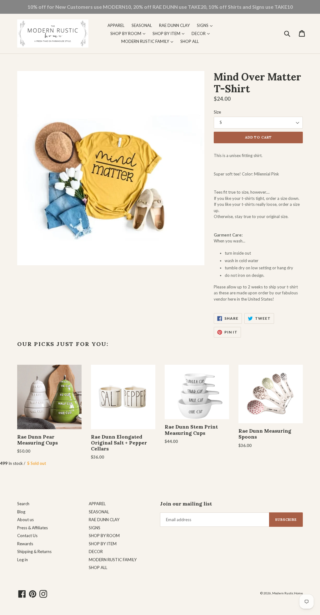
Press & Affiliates (32, 527)
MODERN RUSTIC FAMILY (148, 41)
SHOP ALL (189, 41)
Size (217, 111)
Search (23, 503)
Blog (21, 511)
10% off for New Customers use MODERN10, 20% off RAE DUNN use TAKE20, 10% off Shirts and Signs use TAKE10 (160, 7)
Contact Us (27, 535)
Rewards (25, 543)
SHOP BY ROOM (129, 33)
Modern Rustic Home (287, 593)
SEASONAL (142, 25)
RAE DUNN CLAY (174, 25)
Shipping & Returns (34, 551)
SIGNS (206, 25)
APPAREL (116, 25)
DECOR (202, 33)
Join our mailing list (186, 504)
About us (25, 519)
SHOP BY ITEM (170, 33)
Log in (22, 559)
